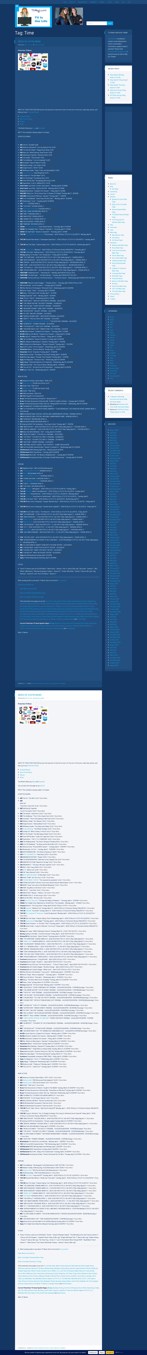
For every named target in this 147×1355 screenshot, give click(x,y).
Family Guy (68, 609)
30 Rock (51, 601)
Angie (34, 128)
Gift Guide (115, 189)
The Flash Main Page (118, 291)
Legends (113, 353)
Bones (70, 603)
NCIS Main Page (117, 276)
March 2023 (114, 535)
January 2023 (114, 540)
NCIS (25, 203)
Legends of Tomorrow (72, 626)
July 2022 (113, 555)
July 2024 (113, 494)
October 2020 (114, 609)
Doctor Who (29, 609)
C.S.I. (62, 606)
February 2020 (115, 629)
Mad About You (43, 614)
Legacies (62, 626)
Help (129, 2)
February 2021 (114, 599)
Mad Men (51, 614)
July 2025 (113, 463)
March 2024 (114, 504)
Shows (117, 2)
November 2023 (115, 514)
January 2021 (114, 601)
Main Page (113, 232)
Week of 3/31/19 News (29, 695)
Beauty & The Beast (40, 603)
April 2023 (113, 532)
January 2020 (114, 632)
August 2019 (114, 645)
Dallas (81, 606)
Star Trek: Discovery (31, 226)
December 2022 (115, 542)
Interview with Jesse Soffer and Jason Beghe (119, 400)
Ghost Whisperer (89, 609)
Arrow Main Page (117, 248)
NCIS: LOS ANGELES (29, 854)
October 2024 (114, 486)
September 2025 (115, 458)
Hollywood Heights (52, 611)
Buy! (123, 2)
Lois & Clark (30, 614)
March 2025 (114, 473)
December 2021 (115, 573)
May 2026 (113, 438)
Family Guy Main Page (119, 260)
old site (42, 785)
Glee (97, 609)
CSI (111, 327)
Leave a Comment (60, 683)
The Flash (29, 496)
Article (112, 319)
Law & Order (88, 611)
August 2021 (114, 583)
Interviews (93, 2)
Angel (89, 601)
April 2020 (113, 624)
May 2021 (113, 591)
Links (111, 230)
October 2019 (114, 640)
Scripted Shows (25, 116)
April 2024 (113, 502)
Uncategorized (114, 376)
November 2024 (115, 484)
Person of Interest (41, 616)
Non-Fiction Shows (26, 119)
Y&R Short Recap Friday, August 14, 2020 (119, 410)
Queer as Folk (114, 368)
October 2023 (114, 517)
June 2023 (113, 527)
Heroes (43, 611)
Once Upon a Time (28, 616)
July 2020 (113, 617)
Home (64, 2)
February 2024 (115, 507)
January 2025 (114, 478)
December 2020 (115, 604)
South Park (88, 616)
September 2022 (115, 550)
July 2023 (113, 524)
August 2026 (114, 430)
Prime (36, 683)
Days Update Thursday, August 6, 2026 (117, 86)
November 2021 (115, 576)
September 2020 (115, 611)
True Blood (51, 619)
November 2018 (115, 660)
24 (47, 601)
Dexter (22, 609)
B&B (111, 322)
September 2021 (115, 581)
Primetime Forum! (32, 112)
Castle (43, 606)
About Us (72, 2)
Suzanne (41, 128)
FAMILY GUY (28, 519)
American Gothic (82, 601)
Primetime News (82, 2)
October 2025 (114, 455)
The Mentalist (79, 614)
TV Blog (109, 2)
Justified (81, 611)
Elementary (56, 609)
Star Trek (23, 619)
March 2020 (114, 627)
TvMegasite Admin (39, 45)
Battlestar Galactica (26, 603)
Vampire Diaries (69, 619)
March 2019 (114, 655)
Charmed (28, 491)
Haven (38, 611)
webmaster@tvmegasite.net (117, 51)
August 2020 (114, 614)
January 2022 (114, 571)
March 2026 (114, 443)
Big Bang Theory (61, 603)
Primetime (41, 683)
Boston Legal (76, 603)
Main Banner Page (118, 235)
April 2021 (113, 594)
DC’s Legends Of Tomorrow (34, 234)
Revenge (71, 616)
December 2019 (115, 634)
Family (112, 342)
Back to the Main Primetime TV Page (32, 597)
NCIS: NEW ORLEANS (30, 209)
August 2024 (114, 491)
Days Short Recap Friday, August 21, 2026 (118, 91)
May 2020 (113, 622)
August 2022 (114, 553)
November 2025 (115, 453)
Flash (111, 345)
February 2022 (114, 568)
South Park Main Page (119, 286)
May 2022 (113, 560)
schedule (46, 683)
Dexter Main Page (118, 255)
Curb (111, 330)
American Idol (27, 383)
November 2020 (115, 606)
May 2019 (113, 650)
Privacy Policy (114, 294)
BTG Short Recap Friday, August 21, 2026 (118, 96)
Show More (43, 145)
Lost (36, 614)
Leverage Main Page (118, 273)
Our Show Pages (117, 240)
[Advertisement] (105, 11)
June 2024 (113, 496)
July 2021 (113, 586)
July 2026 (113, 432)
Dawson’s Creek (89, 606)
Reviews (102, 2)
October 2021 (114, 578)
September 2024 (115, 489)
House (71, 611)
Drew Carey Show (46, 609)
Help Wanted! (112, 38)
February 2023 (114, 537)
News (24, 683)
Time (55, 683)
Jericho (75, 611)
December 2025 (115, 450)
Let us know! (62, 580)
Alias (55, 601)
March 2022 (114, 565)
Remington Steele (62, 616)
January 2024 (114, 509)
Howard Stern (63, 611)
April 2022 (113, 563)
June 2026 (113, 435)
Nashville (87, 614)
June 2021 (113, 588)
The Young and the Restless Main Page (118, 220)
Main (111, 358)
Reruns (22, 121)
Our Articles (115, 237)
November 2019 (115, 637)
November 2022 (115, 545)
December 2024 (115, 481)
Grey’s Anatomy (28, 173)
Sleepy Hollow (79, 616)
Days (111, 332)
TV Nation (59, 619)
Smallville (95, 616)
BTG (111, 324)
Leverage (23, 614)
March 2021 (114, 596)
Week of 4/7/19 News (29, 41)
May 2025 (113, 468)
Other (22, 124)
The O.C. (84, 1278)
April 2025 (113, 471)
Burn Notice (36, 606)
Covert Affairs (56, 606)
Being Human (51, 603)
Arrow (28, 494)
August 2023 (114, 522)
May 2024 (113, 499)
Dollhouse (36, 609)
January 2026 (114, 448)
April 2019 (113, 652)
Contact (112, 194)
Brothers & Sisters (87, 603)
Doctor (112, 340)
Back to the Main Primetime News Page (32, 593)
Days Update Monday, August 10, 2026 (117, 76)
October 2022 (114, 547)
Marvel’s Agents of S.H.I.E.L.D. (64, 614)
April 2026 (113, 440)
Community (113, 191)
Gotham (22, 611)
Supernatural (30, 249)
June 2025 (113, 466)
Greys (112, 350)
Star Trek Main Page (118, 288)
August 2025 (114, 461)
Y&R (111, 378)
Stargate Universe (32, 619)
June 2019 (113, 647)
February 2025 (114, 476)
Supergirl (28, 488)
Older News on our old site (28, 588)
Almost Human (62, 601)
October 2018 (114, 663)
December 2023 (115, 512)
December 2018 (115, 657)
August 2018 (114, 665)
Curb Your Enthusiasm (71, 606)
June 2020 (113, 619)
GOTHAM (27, 529)
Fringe (82, 609)
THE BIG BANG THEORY (31, 471)
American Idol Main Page (120, 245)
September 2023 (115, 519)
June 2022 (113, 558)
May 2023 (113, 530)
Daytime (112, 196)
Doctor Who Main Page (119, 258)
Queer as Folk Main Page (120, 281)
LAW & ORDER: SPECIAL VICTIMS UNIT (36, 321)
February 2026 (115, 445)
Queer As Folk (51, 616)
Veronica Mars (81, 619)
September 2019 (115, 642)
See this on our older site (26, 584)
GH (111, 348)
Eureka (62, 609)
